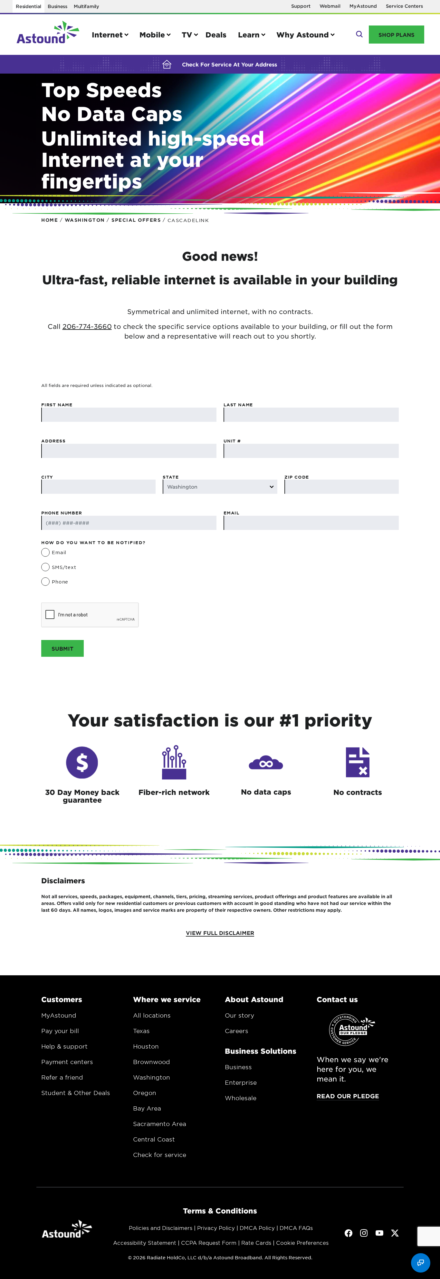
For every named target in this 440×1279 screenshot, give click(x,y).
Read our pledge (348, 1096)
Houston (146, 1046)
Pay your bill (60, 1030)
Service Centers (404, 6)
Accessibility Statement (144, 1242)
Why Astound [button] (302, 34)
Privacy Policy (216, 1227)
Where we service (167, 999)
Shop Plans (396, 34)
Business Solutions (260, 1051)
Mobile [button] (152, 34)
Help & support (64, 1046)
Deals (216, 34)
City (47, 477)
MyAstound (363, 6)
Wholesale (240, 1097)
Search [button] (359, 34)
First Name (56, 404)
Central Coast (154, 1139)
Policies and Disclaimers (160, 1227)
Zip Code (296, 477)
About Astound (254, 999)
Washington (151, 1077)
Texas (141, 1030)
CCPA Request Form (208, 1242)
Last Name (238, 404)
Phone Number (61, 512)
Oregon (144, 1092)
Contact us (337, 999)
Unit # (232, 440)
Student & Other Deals (75, 1092)
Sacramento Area (159, 1123)
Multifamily (86, 6)
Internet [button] (107, 34)
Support (301, 6)
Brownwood (151, 1061)
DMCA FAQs (296, 1227)
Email (231, 512)
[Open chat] (420, 1263)
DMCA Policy (257, 1227)
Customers (61, 999)
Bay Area (147, 1108)
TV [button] (187, 34)
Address (53, 440)
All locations (152, 1015)
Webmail (330, 6)
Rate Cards (256, 1242)
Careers (236, 1030)
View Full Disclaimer (220, 932)
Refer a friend (62, 1077)
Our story (239, 1015)
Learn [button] (249, 34)
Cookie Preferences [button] (302, 1242)
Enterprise (241, 1082)
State (170, 477)
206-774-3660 (87, 326)
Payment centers (67, 1061)
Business (57, 6)
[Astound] (48, 34)
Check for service (159, 1154)
